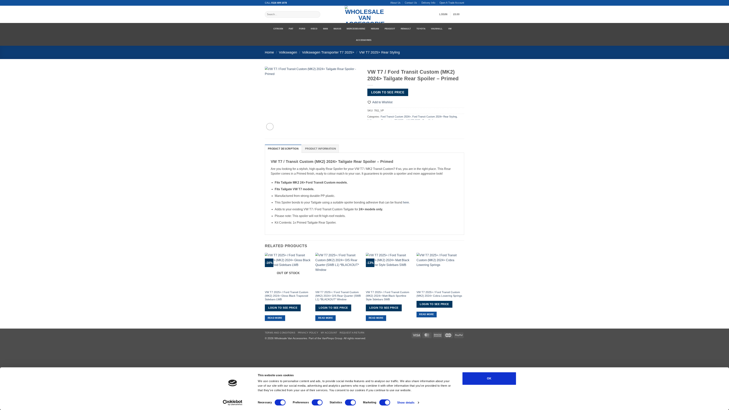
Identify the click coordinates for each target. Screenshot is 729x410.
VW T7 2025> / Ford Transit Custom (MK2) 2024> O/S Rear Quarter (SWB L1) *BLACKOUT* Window (338, 296)
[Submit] (316, 14)
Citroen (278, 29)
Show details (405, 402)
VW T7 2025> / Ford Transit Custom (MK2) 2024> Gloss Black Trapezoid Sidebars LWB (286, 296)
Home (269, 52)
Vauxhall (437, 29)
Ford (302, 29)
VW (449, 29)
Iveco (314, 29)
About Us (395, 2)
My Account (329, 332)
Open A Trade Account (451, 2)
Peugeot (390, 29)
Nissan (375, 29)
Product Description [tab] (283, 148)
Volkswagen (288, 52)
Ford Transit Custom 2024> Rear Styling (434, 116)
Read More (275, 318)
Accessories (363, 40)
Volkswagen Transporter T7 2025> (328, 52)
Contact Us (411, 2)
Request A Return (352, 332)
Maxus (337, 29)
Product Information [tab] (320, 148)
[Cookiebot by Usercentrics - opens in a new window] (232, 402)
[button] (443, 14)
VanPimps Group (332, 338)
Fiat (291, 29)
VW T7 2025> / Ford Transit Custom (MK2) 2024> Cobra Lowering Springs (439, 294)
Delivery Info (428, 2)
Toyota (421, 29)
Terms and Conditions (280, 332)
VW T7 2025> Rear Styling (379, 52)
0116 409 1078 (279, 3)
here (406, 202)
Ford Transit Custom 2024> (396, 116)
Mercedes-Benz (356, 29)
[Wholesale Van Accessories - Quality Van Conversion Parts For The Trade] (364, 14)
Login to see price (387, 92)
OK (489, 378)
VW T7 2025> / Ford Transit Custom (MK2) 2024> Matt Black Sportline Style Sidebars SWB (387, 296)
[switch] (317, 402)
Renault (406, 29)
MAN (325, 29)
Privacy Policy (308, 332)
